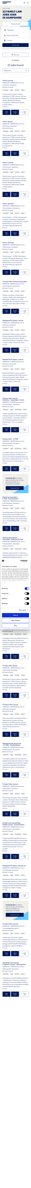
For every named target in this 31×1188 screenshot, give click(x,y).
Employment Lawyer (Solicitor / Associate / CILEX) (13, 399)
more (5, 106)
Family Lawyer (8, 80)
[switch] (27, 593)
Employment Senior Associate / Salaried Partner (13, 538)
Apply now (15, 112)
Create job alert (15, 24)
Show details (22, 610)
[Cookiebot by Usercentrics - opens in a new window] (22, 561)
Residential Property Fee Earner (14, 866)
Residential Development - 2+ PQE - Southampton (12, 744)
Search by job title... (13, 35)
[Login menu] (23, 2)
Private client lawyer (10, 666)
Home (4, 8)
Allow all (15, 615)
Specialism (10, 30)
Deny (15, 625)
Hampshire (16, 60)
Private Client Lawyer (10, 704)
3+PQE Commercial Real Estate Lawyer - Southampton (13, 824)
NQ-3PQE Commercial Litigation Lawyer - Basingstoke (14, 963)
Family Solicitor (8, 204)
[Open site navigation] (26, 2)
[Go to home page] (7, 3)
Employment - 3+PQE (10, 439)
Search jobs (15, 45)
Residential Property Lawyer (13, 320)
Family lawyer (8, 121)
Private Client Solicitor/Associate (15, 281)
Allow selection (15, 620)
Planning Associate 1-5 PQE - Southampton (11, 498)
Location (9, 40)
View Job (6, 112)
